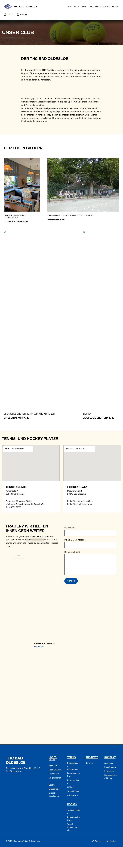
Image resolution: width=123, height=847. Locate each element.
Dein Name (69, 527)
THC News (92, 757)
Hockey (72, 804)
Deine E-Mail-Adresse (75, 540)
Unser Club (53, 758)
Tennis (71, 757)
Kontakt (109, 757)
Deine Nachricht (72, 552)
